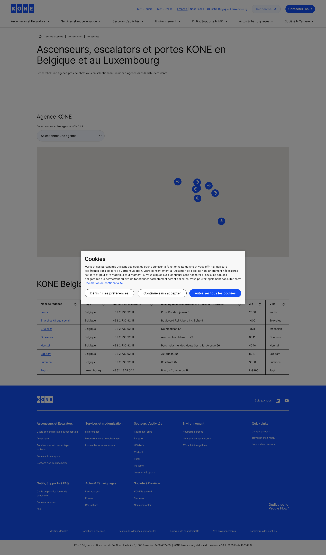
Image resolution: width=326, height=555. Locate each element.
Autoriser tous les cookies (215, 293)
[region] (163, 277)
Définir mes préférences (109, 293)
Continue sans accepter (162, 293)
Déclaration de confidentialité (104, 283)
